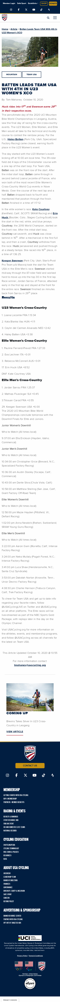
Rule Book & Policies (11, 852)
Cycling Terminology (11, 849)
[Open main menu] (55, 17)
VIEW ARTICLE (14, 731)
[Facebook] (18, 10)
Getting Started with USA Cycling (15, 795)
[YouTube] (33, 10)
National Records (10, 831)
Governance (8, 888)
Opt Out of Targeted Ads (12, 923)
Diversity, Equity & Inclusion (14, 891)
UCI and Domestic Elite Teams (14, 827)
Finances (6, 884)
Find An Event (8, 824)
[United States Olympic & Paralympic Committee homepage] (30, 968)
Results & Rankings (10, 817)
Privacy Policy (22, 956)
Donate (53, 4)
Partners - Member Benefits (13, 802)
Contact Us (30, 765)
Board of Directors (10, 881)
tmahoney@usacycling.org (30, 665)
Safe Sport (21, 3)
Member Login (9, 3)
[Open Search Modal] (48, 18)
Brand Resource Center (12, 916)
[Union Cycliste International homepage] (30, 938)
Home (5, 29)
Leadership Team (9, 877)
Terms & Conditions (36, 956)
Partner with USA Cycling (13, 919)
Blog (5, 859)
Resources (7, 856)
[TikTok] (41, 10)
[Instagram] (11, 10)
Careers (6, 898)
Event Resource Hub (10, 820)
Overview (6, 874)
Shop (44, 4)
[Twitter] (26, 10)
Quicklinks (32, 3)
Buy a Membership (10, 799)
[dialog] (10, 1000)
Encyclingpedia (9, 845)
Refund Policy (8, 902)
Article (13, 29)
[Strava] (48, 10)
